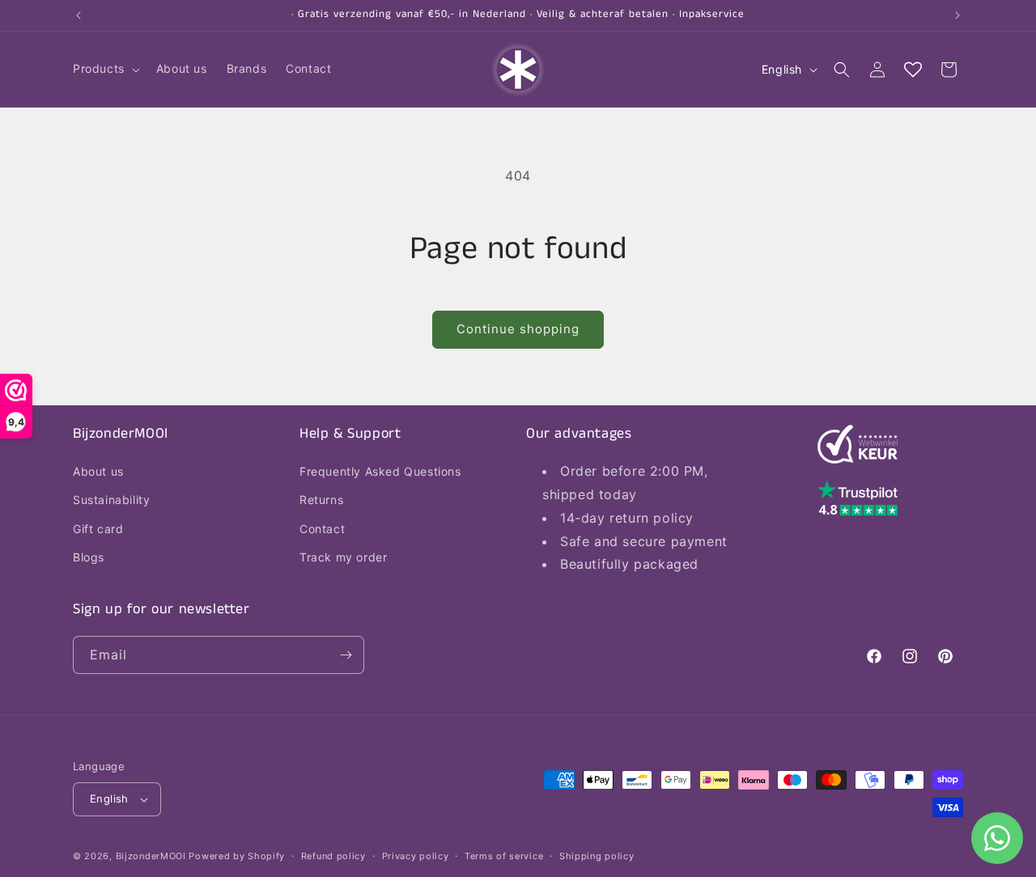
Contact (322, 529)
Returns (321, 499)
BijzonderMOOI (151, 856)
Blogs (88, 557)
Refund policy (333, 856)
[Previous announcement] (78, 15)
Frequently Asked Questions (380, 471)
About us (98, 471)
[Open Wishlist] (913, 69)
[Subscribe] (345, 655)
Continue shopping (518, 329)
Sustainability (111, 499)
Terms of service (504, 856)
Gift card (98, 529)
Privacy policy (415, 856)
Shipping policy (597, 856)
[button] (104, 69)
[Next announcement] (957, 15)
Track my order (343, 557)
